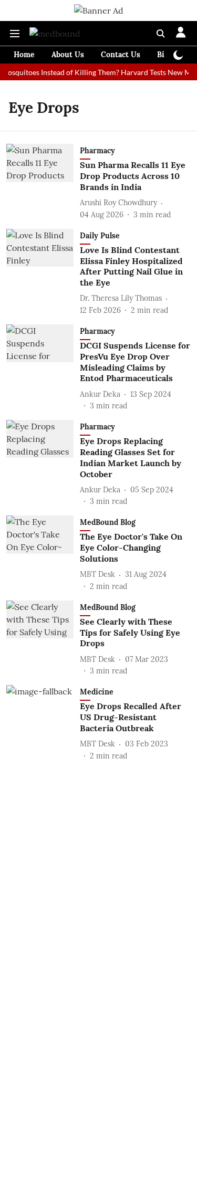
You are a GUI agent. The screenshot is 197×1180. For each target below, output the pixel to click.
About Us (67, 54)
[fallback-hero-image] (43, 182)
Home (24, 54)
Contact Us (120, 54)
